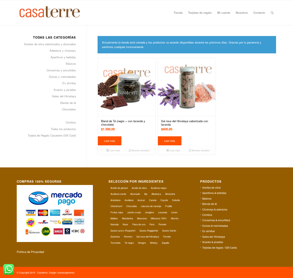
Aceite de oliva (139, 187)
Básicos (71, 64)
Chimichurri (116, 206)
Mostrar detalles (140, 150)
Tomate (167, 236)
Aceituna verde (118, 193)
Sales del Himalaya (64, 96)
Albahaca (156, 193)
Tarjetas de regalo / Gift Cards (219, 247)
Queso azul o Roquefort (122, 230)
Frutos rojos (116, 212)
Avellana (129, 200)
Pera (152, 224)
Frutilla (168, 206)
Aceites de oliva (211, 187)
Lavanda (162, 212)
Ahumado (135, 193)
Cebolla (176, 200)
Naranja (114, 224)
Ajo (145, 193)
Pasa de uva (138, 224)
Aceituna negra (158, 187)
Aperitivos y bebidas (63, 57)
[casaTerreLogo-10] (54, 12)
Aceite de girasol (119, 187)
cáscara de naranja (151, 206)
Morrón (174, 218)
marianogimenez (66, 272)
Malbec (114, 218)
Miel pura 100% (159, 218)
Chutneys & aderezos (214, 209)
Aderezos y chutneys (63, 50)
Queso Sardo (169, 230)
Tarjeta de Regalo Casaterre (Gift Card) (52, 135)
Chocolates (69, 109)
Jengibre (149, 212)
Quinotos (115, 236)
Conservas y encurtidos (61, 70)
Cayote (164, 200)
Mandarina (127, 218)
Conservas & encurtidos (216, 220)
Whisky (154, 242)
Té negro (129, 242)
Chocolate (131, 206)
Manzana (142, 218)
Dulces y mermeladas (62, 77)
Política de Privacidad (30, 252)
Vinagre (142, 242)
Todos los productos (63, 129)
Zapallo (165, 242)
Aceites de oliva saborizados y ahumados (50, 44)
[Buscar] (272, 12)
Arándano (115, 200)
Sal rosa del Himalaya (147, 236)
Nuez (125, 224)
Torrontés (115, 242)
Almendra (170, 193)
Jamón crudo (134, 212)
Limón (174, 212)
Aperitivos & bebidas (214, 193)
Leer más (109, 141)
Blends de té (68, 103)
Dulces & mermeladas (215, 225)
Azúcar (141, 200)
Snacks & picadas (212, 242)
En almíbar (69, 83)
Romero (128, 236)
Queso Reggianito (148, 230)
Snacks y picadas (65, 90)
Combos (71, 122)
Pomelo (162, 224)
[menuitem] (178, 12)
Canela (152, 200)
